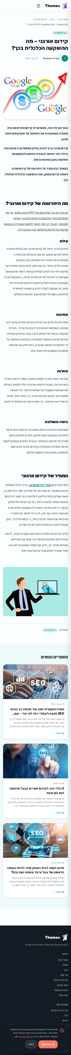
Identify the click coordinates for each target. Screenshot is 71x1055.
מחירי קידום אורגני (40, 485)
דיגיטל (65, 1020)
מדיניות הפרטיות (26, 1036)
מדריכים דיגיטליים (59, 1010)
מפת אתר (63, 995)
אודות (65, 965)
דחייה (31, 1044)
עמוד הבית (63, 19)
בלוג (52, 19)
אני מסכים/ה (48, 1044)
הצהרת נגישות (61, 990)
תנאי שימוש (62, 985)
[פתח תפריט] (38, 5)
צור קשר (64, 975)
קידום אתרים (40, 19)
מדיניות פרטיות (61, 980)
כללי (66, 1015)
